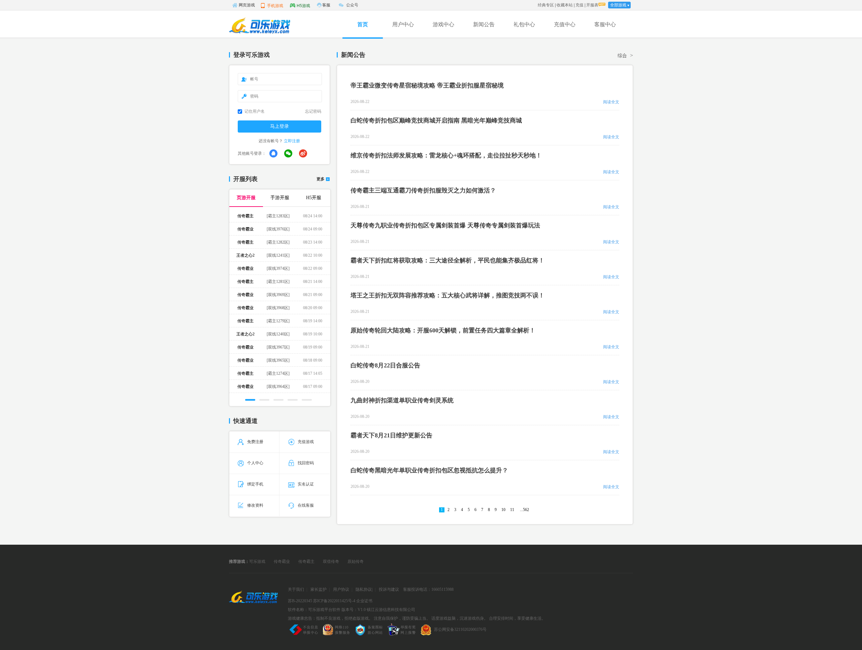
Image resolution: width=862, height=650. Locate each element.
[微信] (288, 153)
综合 (622, 55)
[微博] (303, 153)
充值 (579, 5)
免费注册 (255, 441)
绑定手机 (255, 484)
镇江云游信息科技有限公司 (391, 609)
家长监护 (318, 589)
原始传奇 (355, 561)
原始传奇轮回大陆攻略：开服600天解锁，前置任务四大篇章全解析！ (443, 330)
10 (503, 509)
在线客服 (306, 505)
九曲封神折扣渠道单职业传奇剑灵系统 (402, 400)
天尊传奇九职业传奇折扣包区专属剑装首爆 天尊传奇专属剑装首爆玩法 (445, 225)
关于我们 (296, 589)
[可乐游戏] (259, 25)
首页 (362, 24)
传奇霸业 (282, 561)
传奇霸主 (306, 561)
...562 (524, 509)
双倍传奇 (331, 561)
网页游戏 (247, 5)
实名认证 (306, 484)
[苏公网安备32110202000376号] (453, 635)
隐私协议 (364, 589)
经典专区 (546, 5)
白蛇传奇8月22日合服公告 (385, 365)
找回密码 (306, 463)
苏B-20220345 (300, 601)
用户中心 (403, 24)
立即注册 (292, 141)
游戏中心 (443, 24)
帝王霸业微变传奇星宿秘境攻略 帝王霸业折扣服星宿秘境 (427, 85)
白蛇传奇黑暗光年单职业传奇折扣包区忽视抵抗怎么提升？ (429, 470)
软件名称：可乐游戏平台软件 (314, 609)
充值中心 (564, 24)
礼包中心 (524, 24)
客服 (326, 5)
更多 (321, 179)
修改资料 (255, 505)
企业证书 (364, 601)
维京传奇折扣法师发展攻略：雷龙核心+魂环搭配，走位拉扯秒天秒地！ (446, 155)
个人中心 (255, 463)
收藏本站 (565, 5)
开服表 (592, 5)
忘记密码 (313, 111)
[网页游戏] (253, 598)
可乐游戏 (257, 561)
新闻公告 (484, 24)
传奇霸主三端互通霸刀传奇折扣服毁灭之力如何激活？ (423, 190)
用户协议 (341, 589)
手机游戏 (275, 5)
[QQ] (273, 153)
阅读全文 (611, 102)
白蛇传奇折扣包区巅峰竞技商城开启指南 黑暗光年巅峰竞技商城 (436, 120)
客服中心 (605, 24)
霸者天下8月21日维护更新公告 (391, 435)
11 (512, 509)
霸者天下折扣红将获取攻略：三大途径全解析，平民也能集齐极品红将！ (447, 260)
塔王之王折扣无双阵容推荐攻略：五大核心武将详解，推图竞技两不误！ (447, 295)
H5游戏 (303, 5)
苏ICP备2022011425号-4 (334, 601)
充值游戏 (306, 441)
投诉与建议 (389, 589)
